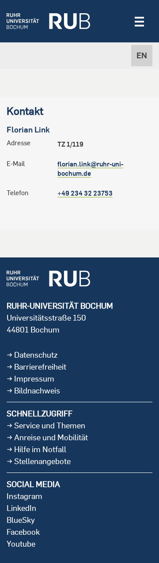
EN (141, 55)
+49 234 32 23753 (85, 193)
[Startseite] (48, 21)
